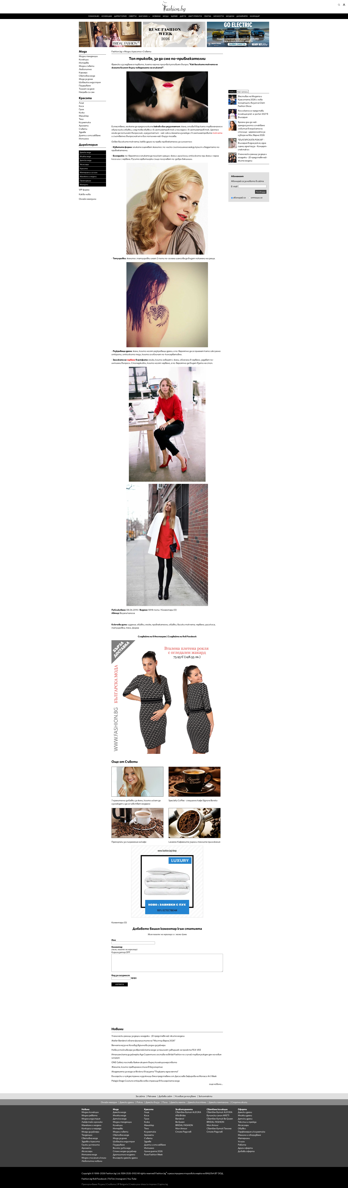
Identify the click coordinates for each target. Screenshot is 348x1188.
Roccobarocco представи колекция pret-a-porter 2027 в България (253, 113)
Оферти (132, 16)
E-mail (234, 186)
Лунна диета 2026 (153, 1151)
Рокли (140, 1102)
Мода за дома (86, 79)
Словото (111, 1184)
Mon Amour (181, 1128)
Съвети (147, 51)
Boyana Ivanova (127, 613)
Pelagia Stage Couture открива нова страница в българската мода (145, 1080)
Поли (165, 1102)
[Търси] (340, 5)
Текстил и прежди (247, 1122)
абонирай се (239, 197)
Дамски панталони (219, 1102)
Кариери (83, 72)
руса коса (210, 624)
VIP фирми (84, 189)
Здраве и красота (91, 1141)
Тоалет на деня (86, 88)
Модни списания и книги (94, 1157)
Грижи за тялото (91, 1144)
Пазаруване (85, 85)
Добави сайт (165, 1096)
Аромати (84, 125)
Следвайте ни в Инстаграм (152, 636)
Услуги (241, 1141)
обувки (140, 624)
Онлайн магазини (87, 199)
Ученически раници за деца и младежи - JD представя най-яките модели (148, 1036)
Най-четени (242, 92)
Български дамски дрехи (125, 1157)
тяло (128, 627)
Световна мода (87, 75)
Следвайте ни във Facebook (182, 636)
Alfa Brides (180, 1115)
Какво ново (85, 194)
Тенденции (87, 1135)
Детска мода (85, 160)
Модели (230, 16)
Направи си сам (86, 92)
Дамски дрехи (127, 1102)
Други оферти (245, 1148)
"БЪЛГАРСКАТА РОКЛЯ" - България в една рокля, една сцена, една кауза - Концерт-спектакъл (252, 144)
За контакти (205, 1096)
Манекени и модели (88, 176)
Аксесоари (84, 164)
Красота (84, 168)
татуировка (118, 627)
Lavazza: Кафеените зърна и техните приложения (194, 841)
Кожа (81, 112)
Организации (85, 180)
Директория (120, 16)
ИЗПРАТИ (119, 984)
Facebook (102, 1178)
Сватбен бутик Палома (219, 1128)
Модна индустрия (91, 1118)
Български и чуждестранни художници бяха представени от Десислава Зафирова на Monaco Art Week (164, 1076)
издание (132, 624)
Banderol (179, 1118)
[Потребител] (345, 5)
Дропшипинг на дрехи (124, 1154)
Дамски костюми (197, 1102)
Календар (255, 16)
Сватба (207, 16)
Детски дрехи (245, 1118)
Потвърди (260, 192)
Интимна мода (89, 1154)
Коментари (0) (169, 609)
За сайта (140, 1096)
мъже (148, 624)
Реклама (151, 1096)
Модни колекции (90, 1112)
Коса (81, 106)
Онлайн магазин (109, 1102)
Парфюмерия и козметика (251, 1131)
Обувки (242, 1128)
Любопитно (85, 69)
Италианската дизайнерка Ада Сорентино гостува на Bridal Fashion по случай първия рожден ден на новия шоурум (166, 1056)
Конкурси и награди (91, 1128)
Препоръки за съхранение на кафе (128, 841)
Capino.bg (163, 1184)
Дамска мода (85, 152)
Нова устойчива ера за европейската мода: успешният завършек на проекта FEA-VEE (156, 1049)
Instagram (121, 1178)
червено (131, 359)
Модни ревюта (89, 1115)
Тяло (81, 119)
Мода (166, 16)
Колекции (107, 16)
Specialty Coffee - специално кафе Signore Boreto (193, 800)
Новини (156, 16)
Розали (101, 1184)
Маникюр (84, 115)
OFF (128, 952)
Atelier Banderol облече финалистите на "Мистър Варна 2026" (143, 1040)
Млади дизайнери (90, 1131)
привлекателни (160, 624)
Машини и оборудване (249, 1135)
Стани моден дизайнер (124, 1151)
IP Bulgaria (123, 1184)
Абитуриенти (195, 16)
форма (135, 627)
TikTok (111, 1178)
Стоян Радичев (183, 1131)
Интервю (84, 62)
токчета (217, 133)
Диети (183, 16)
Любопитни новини (92, 1161)
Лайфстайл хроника (92, 1122)
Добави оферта (246, 1151)
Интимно (84, 138)
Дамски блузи (153, 1102)
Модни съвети (86, 66)
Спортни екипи (239, 1102)
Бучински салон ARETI (218, 1115)
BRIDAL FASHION (184, 1125)
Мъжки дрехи (245, 1115)
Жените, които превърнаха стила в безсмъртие (137, 1067)
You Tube (131, 1178)
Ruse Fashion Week (153, 1154)
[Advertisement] (167, 1005)
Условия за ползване (185, 1096)
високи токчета (186, 624)
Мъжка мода (85, 156)
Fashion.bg (93, 16)
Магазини (84, 184)
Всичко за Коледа (121, 1148)
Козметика (85, 122)
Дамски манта (177, 1102)
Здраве (174, 16)
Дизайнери (242, 16)
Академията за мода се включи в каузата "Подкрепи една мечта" (144, 1071)
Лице (81, 102)
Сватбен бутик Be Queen (220, 1118)
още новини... (216, 1084)
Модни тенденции (88, 56)
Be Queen (180, 1122)
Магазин (143, 16)
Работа (242, 1144)
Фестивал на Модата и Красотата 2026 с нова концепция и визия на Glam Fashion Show (251, 101)
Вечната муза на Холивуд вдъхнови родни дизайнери (138, 1045)
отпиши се (256, 197)
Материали (244, 1138)
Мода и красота (132, 51)
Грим (81, 109)
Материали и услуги (88, 172)
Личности (218, 16)
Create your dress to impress (143, 1184)
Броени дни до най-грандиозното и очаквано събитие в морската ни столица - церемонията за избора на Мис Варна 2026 (251, 128)
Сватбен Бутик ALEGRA (188, 1112)
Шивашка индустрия (90, 82)
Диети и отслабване (89, 135)
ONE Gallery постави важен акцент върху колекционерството (144, 1062)
